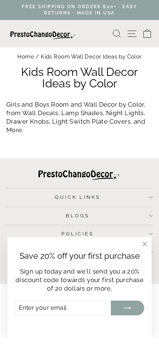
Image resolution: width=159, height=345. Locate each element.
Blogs (77, 215)
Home (25, 56)
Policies (77, 234)
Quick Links (78, 197)
